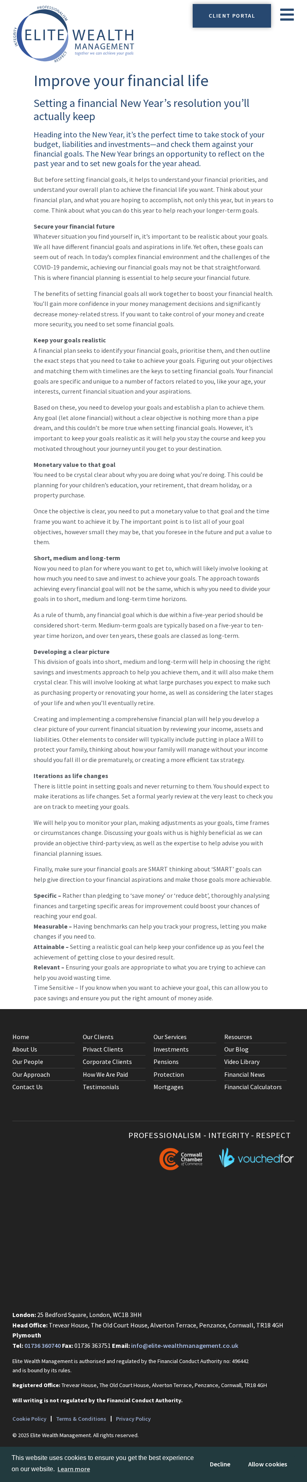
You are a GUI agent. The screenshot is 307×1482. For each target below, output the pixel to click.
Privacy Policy (133, 1418)
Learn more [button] (74, 1469)
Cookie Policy (29, 1418)
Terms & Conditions (81, 1418)
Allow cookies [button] (267, 1464)
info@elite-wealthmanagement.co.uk (184, 1345)
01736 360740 (42, 1345)
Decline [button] (220, 1464)
